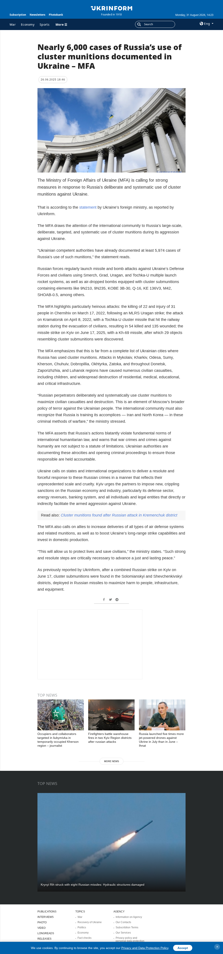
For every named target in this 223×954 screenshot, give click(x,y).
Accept (182, 948)
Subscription (18, 15)
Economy (27, 24)
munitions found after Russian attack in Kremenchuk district (119, 515)
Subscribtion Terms (127, 927)
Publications (46, 911)
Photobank (56, 15)
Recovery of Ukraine (90, 922)
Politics (82, 927)
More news (111, 761)
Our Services (123, 932)
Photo (42, 922)
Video (41, 927)
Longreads (45, 933)
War (13, 24)
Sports (44, 24)
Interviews (45, 917)
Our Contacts (123, 922)
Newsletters (37, 15)
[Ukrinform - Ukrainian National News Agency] (111, 7)
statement (87, 207)
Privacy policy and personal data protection (130, 939)
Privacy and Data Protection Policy (144, 948)
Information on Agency (129, 917)
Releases (44, 938)
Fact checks (84, 937)
